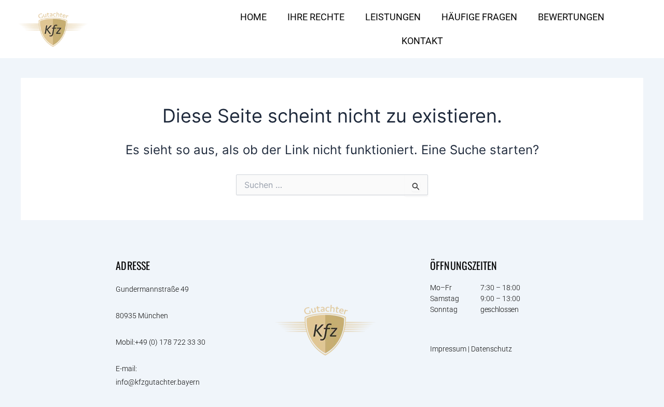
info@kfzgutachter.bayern (158, 382)
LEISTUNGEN (393, 16)
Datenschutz (492, 349)
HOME (253, 16)
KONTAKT (422, 40)
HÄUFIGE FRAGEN (479, 16)
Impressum (448, 349)
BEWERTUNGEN (571, 16)
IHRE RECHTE (315, 16)
